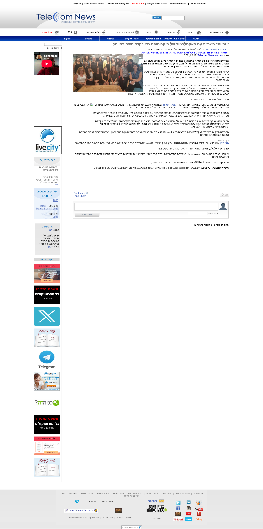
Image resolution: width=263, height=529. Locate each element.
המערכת (73, 493)
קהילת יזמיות (169, 104)
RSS (70, 32)
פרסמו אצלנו (87, 493)
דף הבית (226, 49)
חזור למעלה (199, 493)
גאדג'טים (157, 518)
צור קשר (171, 32)
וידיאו (149, 32)
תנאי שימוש (118, 493)
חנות (63, 493)
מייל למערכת (103, 493)
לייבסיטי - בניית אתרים (130, 527)
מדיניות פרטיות (135, 493)
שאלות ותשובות (123, 517)
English (77, 4)
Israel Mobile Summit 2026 (47, 205)
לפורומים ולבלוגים (178, 4)
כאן (56, 183)
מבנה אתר (167, 493)
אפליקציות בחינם (131, 496)
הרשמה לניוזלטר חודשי (94, 4)
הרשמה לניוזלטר (182, 493)
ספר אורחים (107, 517)
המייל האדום (138, 4)
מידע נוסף (94, 517)
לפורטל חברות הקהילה (157, 4)
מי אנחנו (191, 32)
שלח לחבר (152, 501)
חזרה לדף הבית (217, 32)
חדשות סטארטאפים (211, 49)
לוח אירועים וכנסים (125, 32)
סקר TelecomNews (77, 517)
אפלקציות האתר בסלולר (118, 4)
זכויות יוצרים (152, 493)
